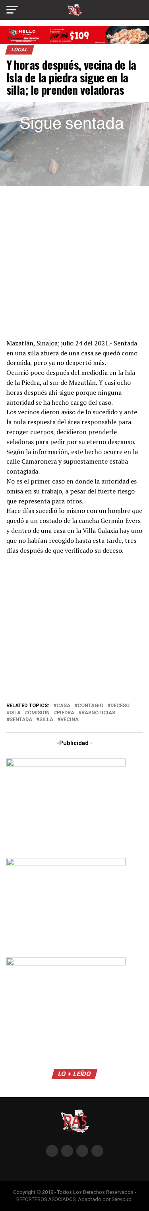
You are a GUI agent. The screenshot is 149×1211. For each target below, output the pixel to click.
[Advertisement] (74, 261)
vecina (69, 719)
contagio (90, 705)
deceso (120, 705)
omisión (39, 713)
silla (46, 719)
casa (63, 705)
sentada (21, 719)
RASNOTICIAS (98, 713)
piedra (65, 713)
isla (15, 713)
